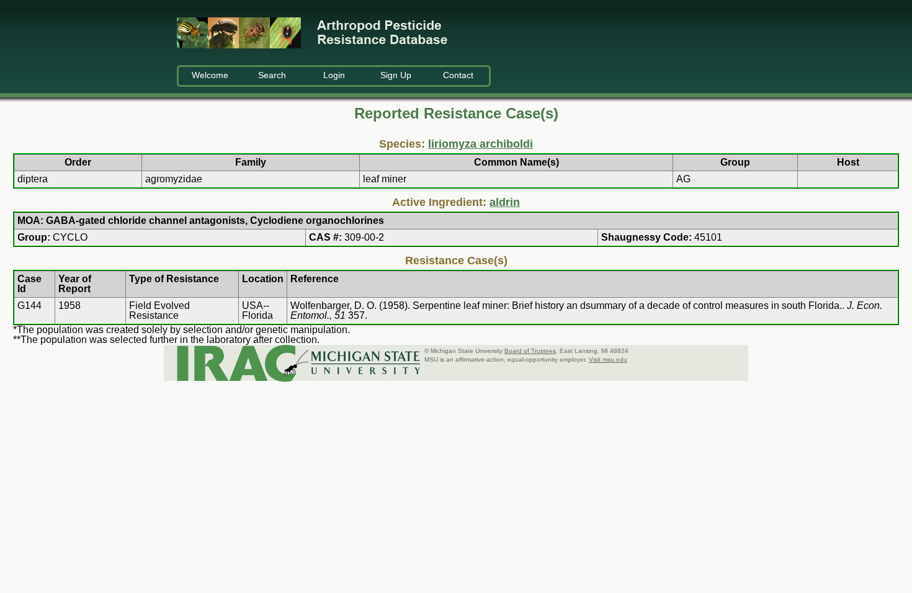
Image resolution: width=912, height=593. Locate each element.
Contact (458, 75)
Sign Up (395, 75)
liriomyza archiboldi (480, 144)
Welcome (210, 75)
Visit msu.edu (608, 359)
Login (334, 75)
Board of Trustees (530, 350)
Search (272, 75)
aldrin (505, 202)
